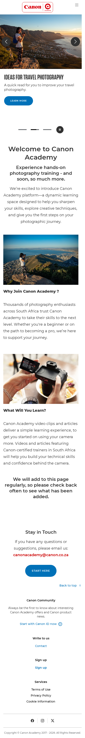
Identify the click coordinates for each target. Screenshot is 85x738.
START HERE (41, 570)
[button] (6, 41)
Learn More (18, 100)
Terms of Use (41, 689)
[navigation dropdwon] (76, 5)
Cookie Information (40, 701)
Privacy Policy (41, 695)
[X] (52, 720)
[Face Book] (32, 720)
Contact (41, 646)
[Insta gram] (42, 720)
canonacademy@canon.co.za (40, 555)
